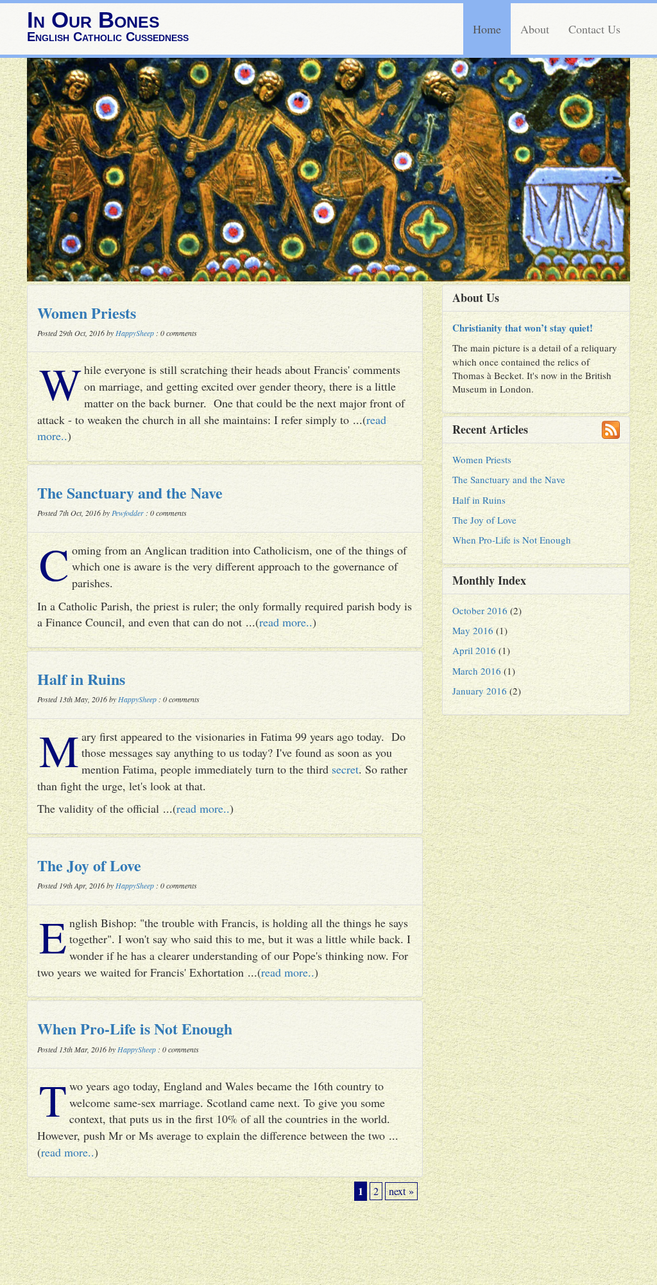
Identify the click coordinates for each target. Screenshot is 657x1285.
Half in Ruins (81, 679)
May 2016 (472, 630)
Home (487, 29)
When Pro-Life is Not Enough (134, 1028)
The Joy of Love (89, 865)
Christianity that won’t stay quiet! (522, 328)
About (534, 29)
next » (401, 1191)
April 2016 (474, 650)
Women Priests (86, 312)
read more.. (285, 622)
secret (345, 769)
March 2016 (476, 670)
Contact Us (594, 29)
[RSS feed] (611, 430)
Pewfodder (128, 513)
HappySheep (134, 333)
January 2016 (479, 690)
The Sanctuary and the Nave (130, 492)
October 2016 (480, 610)
